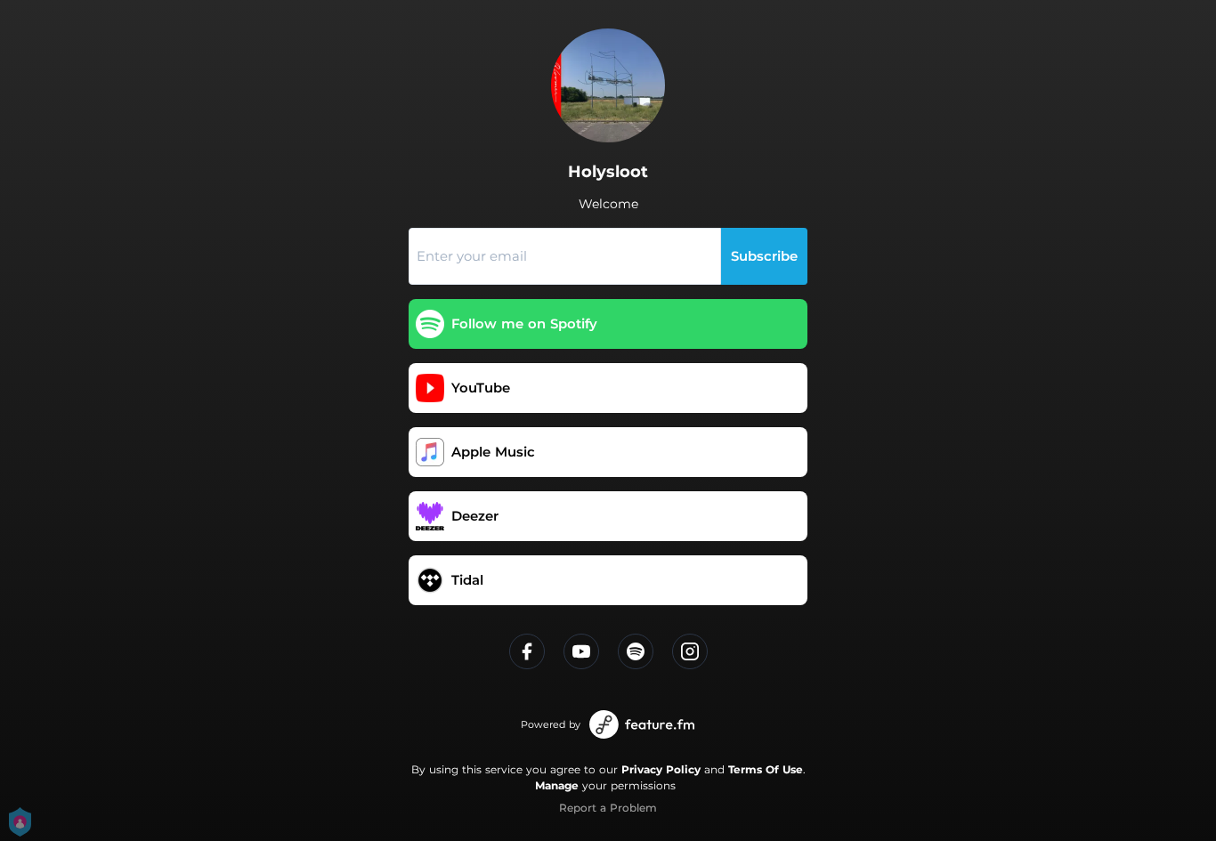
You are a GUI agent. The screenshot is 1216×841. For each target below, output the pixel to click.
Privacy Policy (661, 769)
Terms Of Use (765, 769)
